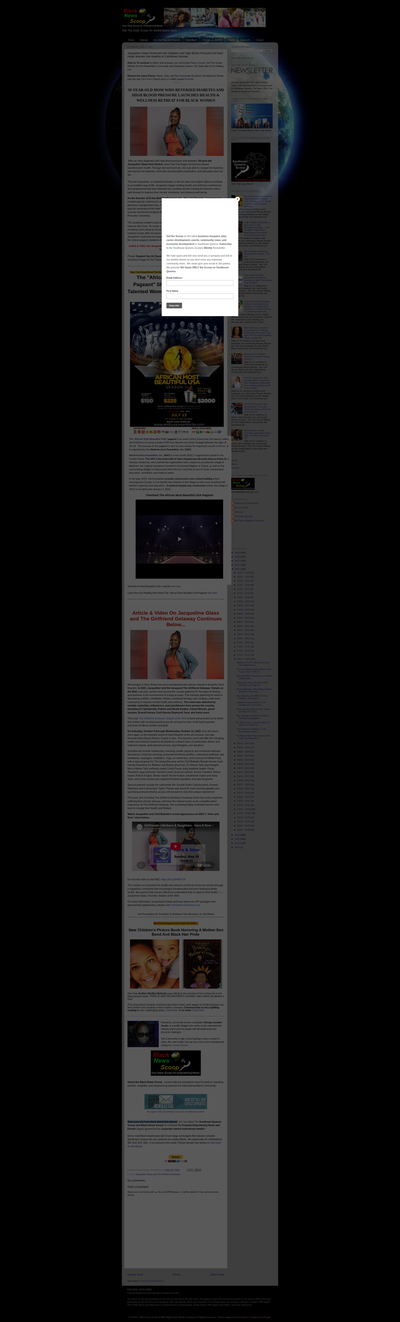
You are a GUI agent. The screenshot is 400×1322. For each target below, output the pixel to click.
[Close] (237, 199)
